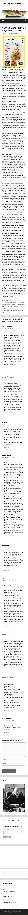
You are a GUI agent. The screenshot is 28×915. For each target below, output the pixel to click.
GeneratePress (14, 912)
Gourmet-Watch (7, 300)
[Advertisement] (12, 857)
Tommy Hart (5, 634)
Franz (3, 578)
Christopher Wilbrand (7, 677)
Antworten (6, 368)
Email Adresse (6, 829)
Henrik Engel (5, 376)
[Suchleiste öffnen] (26, 21)
